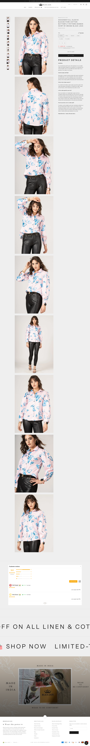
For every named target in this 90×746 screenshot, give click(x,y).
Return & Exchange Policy (57, 723)
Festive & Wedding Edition (51, 7)
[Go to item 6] (8, 49)
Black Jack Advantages (38, 727)
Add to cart (70, 51)
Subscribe (74, 732)
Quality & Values (37, 725)
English (75, 4)
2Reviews (12, 574)
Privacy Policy (54, 725)
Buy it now (71, 55)
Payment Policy (55, 727)
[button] (43, 603)
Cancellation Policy (55, 731)
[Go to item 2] (8, 25)
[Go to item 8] (8, 61)
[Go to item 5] (8, 43)
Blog (35, 731)
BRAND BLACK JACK (63, 17)
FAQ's (35, 736)
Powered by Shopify (45, 742)
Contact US (36, 738)
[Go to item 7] (8, 55)
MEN (25, 7)
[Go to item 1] (8, 19)
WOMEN (30, 7)
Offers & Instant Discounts (39, 729)
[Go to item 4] (8, 37)
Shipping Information (56, 736)
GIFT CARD (63, 7)
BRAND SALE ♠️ (38, 7)
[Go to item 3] (8, 31)
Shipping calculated (66, 47)
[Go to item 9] (8, 67)
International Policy (55, 734)
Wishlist (35, 734)
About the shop (37, 723)
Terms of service (55, 729)
